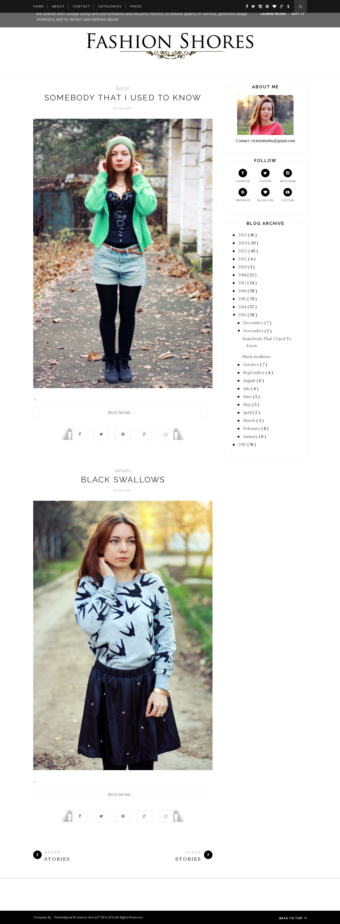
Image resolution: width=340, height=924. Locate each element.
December (253, 322)
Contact (81, 6)
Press (136, 6)
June (248, 396)
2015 (242, 298)
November (254, 330)
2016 (243, 290)
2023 (243, 250)
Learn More (273, 13)
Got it (298, 13)
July (247, 388)
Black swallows (123, 479)
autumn (123, 470)
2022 (243, 258)
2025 (243, 234)
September (254, 372)
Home (38, 6)
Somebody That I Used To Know (122, 97)
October (251, 364)
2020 (243, 266)
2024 (243, 242)
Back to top (291, 918)
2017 (242, 282)
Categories (109, 6)
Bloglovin (265, 200)
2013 (243, 314)
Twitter (265, 181)
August (250, 380)
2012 (242, 444)
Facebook (243, 181)
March (249, 420)
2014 (243, 306)
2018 (242, 274)
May (247, 404)
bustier (123, 88)
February (252, 428)
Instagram (288, 181)
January (251, 436)
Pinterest (243, 200)
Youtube (287, 200)
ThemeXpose (63, 917)
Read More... (120, 412)
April (248, 412)
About (58, 6)
